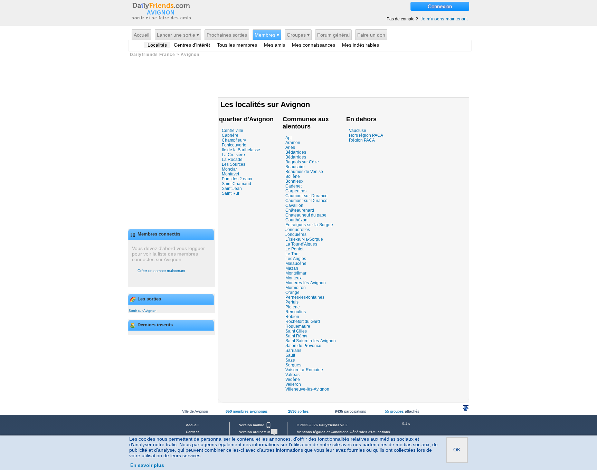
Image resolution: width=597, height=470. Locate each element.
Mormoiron (295, 287)
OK (456, 449)
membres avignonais (247, 411)
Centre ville (232, 130)
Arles (290, 147)
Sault (290, 355)
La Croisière (233, 154)
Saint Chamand (236, 183)
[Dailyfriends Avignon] (161, 5)
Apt (288, 137)
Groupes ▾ (298, 35)
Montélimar (295, 273)
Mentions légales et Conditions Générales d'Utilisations (343, 432)
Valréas (292, 374)
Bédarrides (295, 152)
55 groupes (394, 411)
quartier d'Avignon (246, 119)
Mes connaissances (313, 45)
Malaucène (295, 263)
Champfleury (234, 140)
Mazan (291, 268)
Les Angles (295, 258)
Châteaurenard (299, 210)
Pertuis (291, 302)
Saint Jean (232, 188)
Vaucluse (357, 130)
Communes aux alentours (306, 123)
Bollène (292, 176)
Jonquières (295, 234)
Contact (192, 432)
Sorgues (293, 365)
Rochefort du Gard (302, 321)
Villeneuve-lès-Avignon (307, 389)
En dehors (361, 119)
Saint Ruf (230, 193)
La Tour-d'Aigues (301, 244)
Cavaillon (294, 205)
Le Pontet (294, 249)
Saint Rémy (296, 336)
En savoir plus (147, 465)
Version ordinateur (255, 432)
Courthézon (296, 220)
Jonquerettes (297, 229)
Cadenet (293, 186)
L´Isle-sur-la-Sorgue (304, 239)
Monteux (293, 278)
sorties (298, 411)
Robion (292, 316)
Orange (292, 292)
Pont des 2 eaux (237, 178)
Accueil (141, 35)
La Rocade (232, 159)
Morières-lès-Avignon (305, 282)
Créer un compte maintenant (161, 271)
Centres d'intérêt (192, 45)
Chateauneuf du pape (305, 215)
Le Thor (292, 253)
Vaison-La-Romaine (304, 369)
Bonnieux (294, 181)
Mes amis (274, 45)
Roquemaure (297, 326)
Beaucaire (295, 166)
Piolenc (292, 307)
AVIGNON (161, 13)
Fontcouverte (234, 145)
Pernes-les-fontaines (304, 297)
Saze (290, 360)
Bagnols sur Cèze (302, 162)
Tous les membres (237, 45)
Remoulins (295, 311)
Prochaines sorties (227, 35)
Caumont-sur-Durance (306, 195)
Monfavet (230, 174)
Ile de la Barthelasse (241, 149)
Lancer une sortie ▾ (178, 35)
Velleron (293, 384)
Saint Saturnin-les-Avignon (310, 340)
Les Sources (233, 164)
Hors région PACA (366, 135)
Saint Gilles (296, 331)
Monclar (229, 169)
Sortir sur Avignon (143, 311)
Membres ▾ (267, 35)
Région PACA (362, 140)
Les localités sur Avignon (265, 104)
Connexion (440, 6)
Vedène (292, 379)
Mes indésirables (360, 45)
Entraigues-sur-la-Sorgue (309, 224)
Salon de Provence (303, 345)
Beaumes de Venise (304, 171)
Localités (157, 45)
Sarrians (293, 350)
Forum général (333, 35)
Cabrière (230, 135)
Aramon (292, 142)
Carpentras (295, 191)
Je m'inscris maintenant (444, 18)
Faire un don (371, 35)
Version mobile (252, 425)
